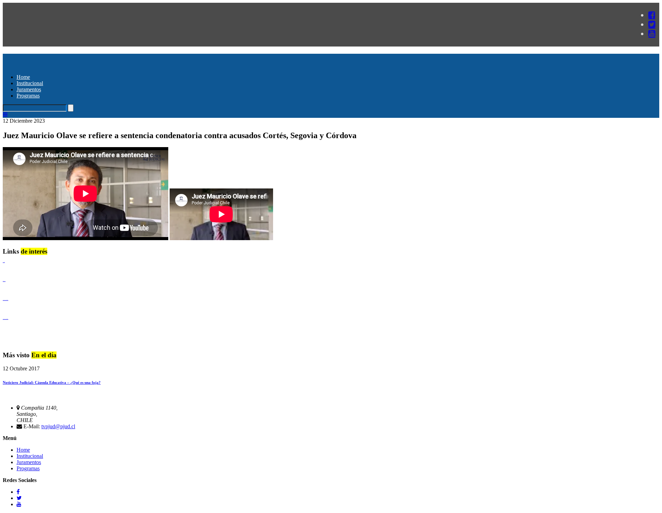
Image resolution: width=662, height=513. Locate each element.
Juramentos (29, 89)
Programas (28, 96)
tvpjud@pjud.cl (58, 426)
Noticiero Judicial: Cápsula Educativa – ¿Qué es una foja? (52, 382)
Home (23, 77)
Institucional (30, 83)
